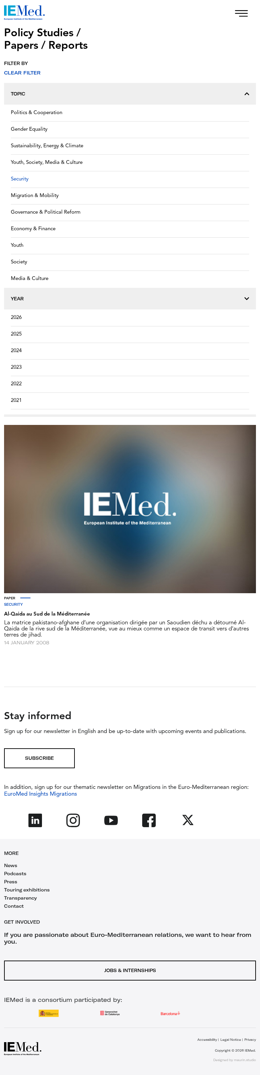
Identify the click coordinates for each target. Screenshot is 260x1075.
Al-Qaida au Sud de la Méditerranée (47, 614)
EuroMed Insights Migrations (40, 794)
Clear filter (22, 73)
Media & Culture (29, 278)
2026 (16, 317)
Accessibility (207, 1039)
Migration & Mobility (35, 195)
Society (19, 262)
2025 (16, 334)
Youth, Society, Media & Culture (47, 162)
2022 (16, 384)
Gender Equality (29, 129)
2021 (16, 400)
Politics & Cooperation (36, 112)
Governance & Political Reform (46, 212)
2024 (16, 350)
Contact (14, 906)
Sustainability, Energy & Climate (47, 146)
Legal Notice (230, 1039)
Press (10, 881)
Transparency (20, 898)
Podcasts (15, 873)
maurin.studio (245, 1060)
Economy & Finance (33, 229)
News (10, 865)
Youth (17, 245)
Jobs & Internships (130, 970)
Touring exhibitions (27, 890)
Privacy (250, 1039)
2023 (16, 367)
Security (19, 179)
